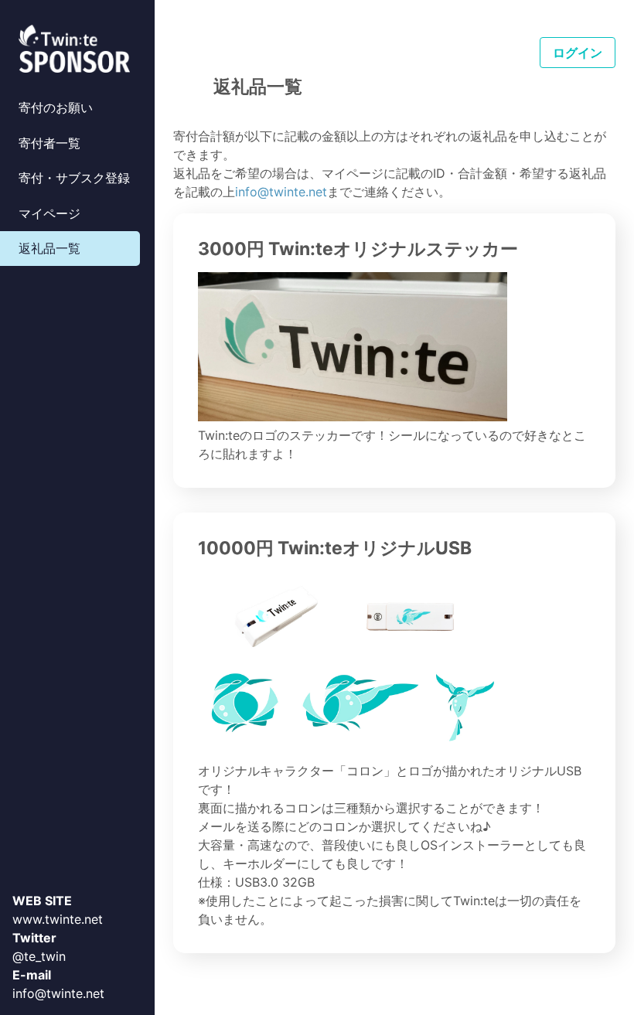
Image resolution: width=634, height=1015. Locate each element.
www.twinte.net (57, 919)
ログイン (577, 52)
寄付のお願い (56, 107)
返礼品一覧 (49, 248)
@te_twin (39, 956)
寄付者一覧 (49, 143)
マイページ (49, 213)
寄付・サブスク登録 (74, 178)
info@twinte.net (58, 993)
